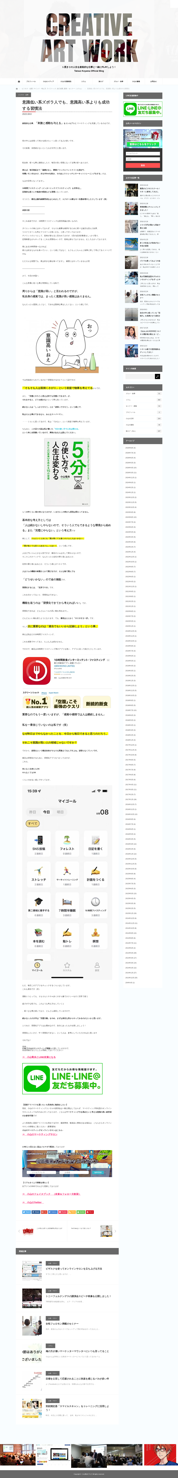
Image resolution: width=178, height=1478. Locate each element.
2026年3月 (129, 473)
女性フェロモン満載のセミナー (62, 1323)
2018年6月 (129, 715)
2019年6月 (129, 656)
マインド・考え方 (39, 89)
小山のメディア (48, 81)
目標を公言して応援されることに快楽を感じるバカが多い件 (77, 1378)
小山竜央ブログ (87, 1474)
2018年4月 (129, 725)
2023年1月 (129, 552)
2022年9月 (129, 567)
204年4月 (128, 983)
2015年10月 (129, 869)
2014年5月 (129, 953)
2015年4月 (129, 898)
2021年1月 (129, 606)
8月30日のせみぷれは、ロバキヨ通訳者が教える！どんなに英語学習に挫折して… (150, 340)
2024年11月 (129, 478)
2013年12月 (129, 978)
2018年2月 (129, 735)
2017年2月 (129, 794)
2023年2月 (129, 547)
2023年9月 (129, 512)
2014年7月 (129, 943)
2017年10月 (129, 755)
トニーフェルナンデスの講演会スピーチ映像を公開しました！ (78, 1296)
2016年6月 (129, 829)
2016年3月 (129, 844)
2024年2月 (129, 487)
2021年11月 (129, 586)
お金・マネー (52, 1263)
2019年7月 (129, 651)
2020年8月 (129, 611)
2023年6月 (129, 527)
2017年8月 (129, 765)
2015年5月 (129, 893)
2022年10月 (129, 562)
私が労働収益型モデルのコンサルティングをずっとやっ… (150, 278)
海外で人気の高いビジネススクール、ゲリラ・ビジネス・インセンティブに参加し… (150, 198)
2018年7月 (129, 710)
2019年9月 (129, 646)
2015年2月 (129, 908)
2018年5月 (129, 720)
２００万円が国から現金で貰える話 (150, 226)
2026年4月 (129, 468)
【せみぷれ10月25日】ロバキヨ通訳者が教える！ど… (150, 332)
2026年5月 (129, 463)
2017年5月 (129, 780)
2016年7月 (129, 824)
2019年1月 (129, 681)
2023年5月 (129, 532)
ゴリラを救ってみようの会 (150, 261)
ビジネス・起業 (27, 89)
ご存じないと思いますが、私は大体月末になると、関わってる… (150, 286)
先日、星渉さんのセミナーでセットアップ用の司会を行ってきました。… (150, 304)
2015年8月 (129, 879)
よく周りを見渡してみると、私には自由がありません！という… (150, 252)
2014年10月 (129, 928)
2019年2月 (129, 676)
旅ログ (101, 81)
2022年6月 (129, 577)
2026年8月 (129, 448)
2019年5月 (129, 661)
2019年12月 (129, 631)
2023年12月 (129, 497)
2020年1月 (129, 626)
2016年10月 (129, 814)
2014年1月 (129, 973)
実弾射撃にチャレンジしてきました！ (150, 208)
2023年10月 (129, 507)
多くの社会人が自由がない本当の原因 (150, 244)
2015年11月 (129, 864)
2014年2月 (129, 968)
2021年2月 (129, 601)
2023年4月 (129, 537)
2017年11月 (129, 750)
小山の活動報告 (65, 81)
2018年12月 (129, 685)
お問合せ (153, 81)
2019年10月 (129, 641)
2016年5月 (129, 834)
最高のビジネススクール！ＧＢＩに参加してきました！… (150, 191)
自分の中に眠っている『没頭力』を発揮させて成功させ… (150, 315)
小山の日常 (143, 418)
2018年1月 (129, 740)
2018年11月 (129, 690)
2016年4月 (129, 839)
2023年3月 (129, 542)
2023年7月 (129, 522)
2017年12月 (129, 745)
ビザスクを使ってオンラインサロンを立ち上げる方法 (74, 1268)
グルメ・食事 (118, 81)
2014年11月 (129, 923)
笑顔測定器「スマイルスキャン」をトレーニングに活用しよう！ (77, 1408)
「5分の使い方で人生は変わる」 (66, 429)
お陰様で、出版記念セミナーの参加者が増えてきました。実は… (150, 234)
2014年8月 (129, 938)
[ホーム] (19, 81)
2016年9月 (129, 819)
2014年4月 (129, 958)
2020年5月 (129, 621)
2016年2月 (129, 849)
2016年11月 (129, 809)
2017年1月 (129, 799)
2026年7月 (129, 453)
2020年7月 (129, 616)
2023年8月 (129, 517)
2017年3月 (129, 789)
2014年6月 (129, 948)
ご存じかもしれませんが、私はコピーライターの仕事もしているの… (150, 322)
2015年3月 (129, 903)
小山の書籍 (136, 81)
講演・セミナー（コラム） (73, 89)
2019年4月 (129, 666)
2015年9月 (129, 874)
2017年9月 (129, 760)
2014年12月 (129, 918)
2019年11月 (129, 636)
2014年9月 (129, 933)
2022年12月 (129, 557)
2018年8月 (129, 705)
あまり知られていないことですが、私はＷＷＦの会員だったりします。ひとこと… (150, 267)
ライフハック (51, 89)
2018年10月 (129, 695)
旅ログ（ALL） (143, 431)
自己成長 (60, 89)
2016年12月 (129, 804)
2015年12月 (129, 859)
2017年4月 (129, 785)
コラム (83, 81)
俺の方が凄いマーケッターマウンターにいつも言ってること (77, 1351)
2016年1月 (129, 854)
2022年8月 (129, 572)
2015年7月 (129, 884)
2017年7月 (129, 770)
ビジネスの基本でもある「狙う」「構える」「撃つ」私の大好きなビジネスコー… (150, 216)
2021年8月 (129, 596)
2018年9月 (129, 700)
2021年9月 (129, 591)
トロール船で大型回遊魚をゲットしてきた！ (150, 350)
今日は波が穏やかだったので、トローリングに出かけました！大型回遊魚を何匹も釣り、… (150, 358)
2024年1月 (129, 492)
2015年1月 (129, 913)
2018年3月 (129, 730)
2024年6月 (129, 482)
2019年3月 (129, 671)
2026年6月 (129, 458)
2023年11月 (129, 502)
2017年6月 (129, 775)
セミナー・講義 (143, 406)
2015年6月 (129, 889)
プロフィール (31, 81)
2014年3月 (129, 963)
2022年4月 (129, 581)
